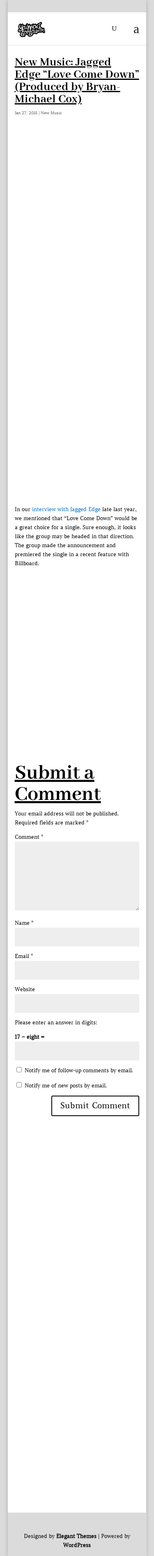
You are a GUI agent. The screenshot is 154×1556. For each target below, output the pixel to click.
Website (25, 989)
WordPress (77, 1545)
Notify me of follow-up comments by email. (79, 1070)
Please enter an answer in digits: (56, 1022)
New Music (51, 113)
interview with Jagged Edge (66, 509)
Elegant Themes (76, 1536)
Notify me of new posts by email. (66, 1085)
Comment (29, 836)
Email (24, 956)
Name (24, 923)
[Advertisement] (77, 218)
